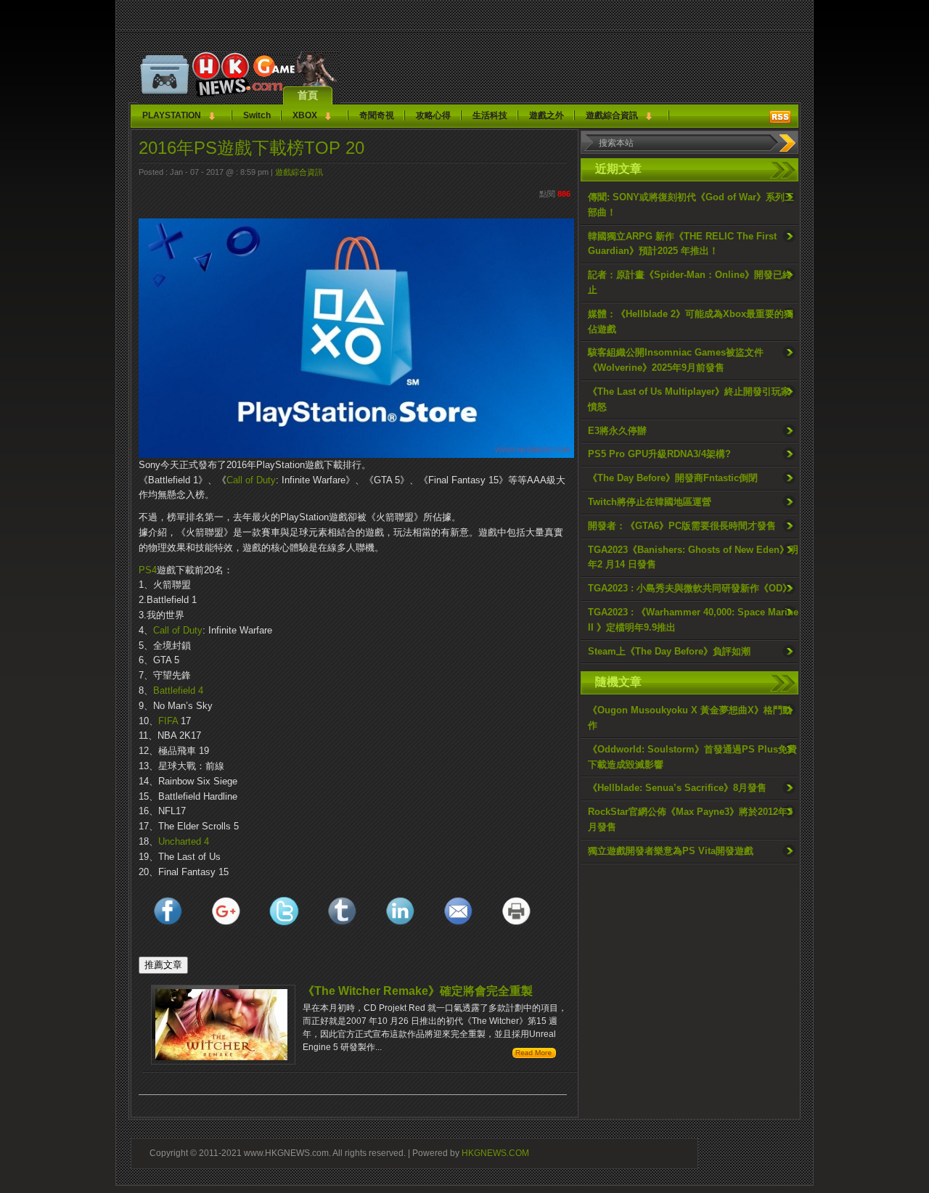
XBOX (304, 115)
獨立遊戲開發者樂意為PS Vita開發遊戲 (670, 850)
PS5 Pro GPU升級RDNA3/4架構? (659, 453)
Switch (257, 115)
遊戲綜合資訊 (612, 115)
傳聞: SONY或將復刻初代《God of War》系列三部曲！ (691, 205)
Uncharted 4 (183, 841)
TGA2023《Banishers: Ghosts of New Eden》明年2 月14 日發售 (693, 557)
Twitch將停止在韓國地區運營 (649, 501)
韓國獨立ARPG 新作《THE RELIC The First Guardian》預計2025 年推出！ (682, 244)
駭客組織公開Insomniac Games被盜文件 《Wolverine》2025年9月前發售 (676, 360)
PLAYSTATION (171, 115)
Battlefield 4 (178, 690)
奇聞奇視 (376, 115)
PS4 (148, 570)
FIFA (168, 721)
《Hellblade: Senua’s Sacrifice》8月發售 (677, 787)
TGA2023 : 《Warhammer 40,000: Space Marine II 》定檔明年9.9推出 (693, 620)
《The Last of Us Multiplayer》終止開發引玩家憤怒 (689, 399)
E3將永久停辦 (617, 430)
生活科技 (489, 115)
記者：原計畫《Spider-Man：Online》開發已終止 (690, 282)
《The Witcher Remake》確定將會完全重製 (418, 991)
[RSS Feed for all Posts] (780, 116)
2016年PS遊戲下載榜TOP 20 (251, 147)
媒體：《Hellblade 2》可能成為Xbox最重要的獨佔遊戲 (690, 321)
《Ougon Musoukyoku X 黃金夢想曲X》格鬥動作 (690, 718)
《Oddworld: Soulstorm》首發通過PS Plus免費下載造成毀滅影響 (692, 757)
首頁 (308, 95)
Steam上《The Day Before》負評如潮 (669, 651)
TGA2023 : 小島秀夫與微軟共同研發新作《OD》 (690, 588)
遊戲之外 (546, 115)
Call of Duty (251, 480)
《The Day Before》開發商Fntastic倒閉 (673, 477)
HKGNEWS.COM (495, 1152)
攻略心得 (433, 115)
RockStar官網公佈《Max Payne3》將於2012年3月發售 (690, 819)
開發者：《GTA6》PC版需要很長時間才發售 (682, 525)
